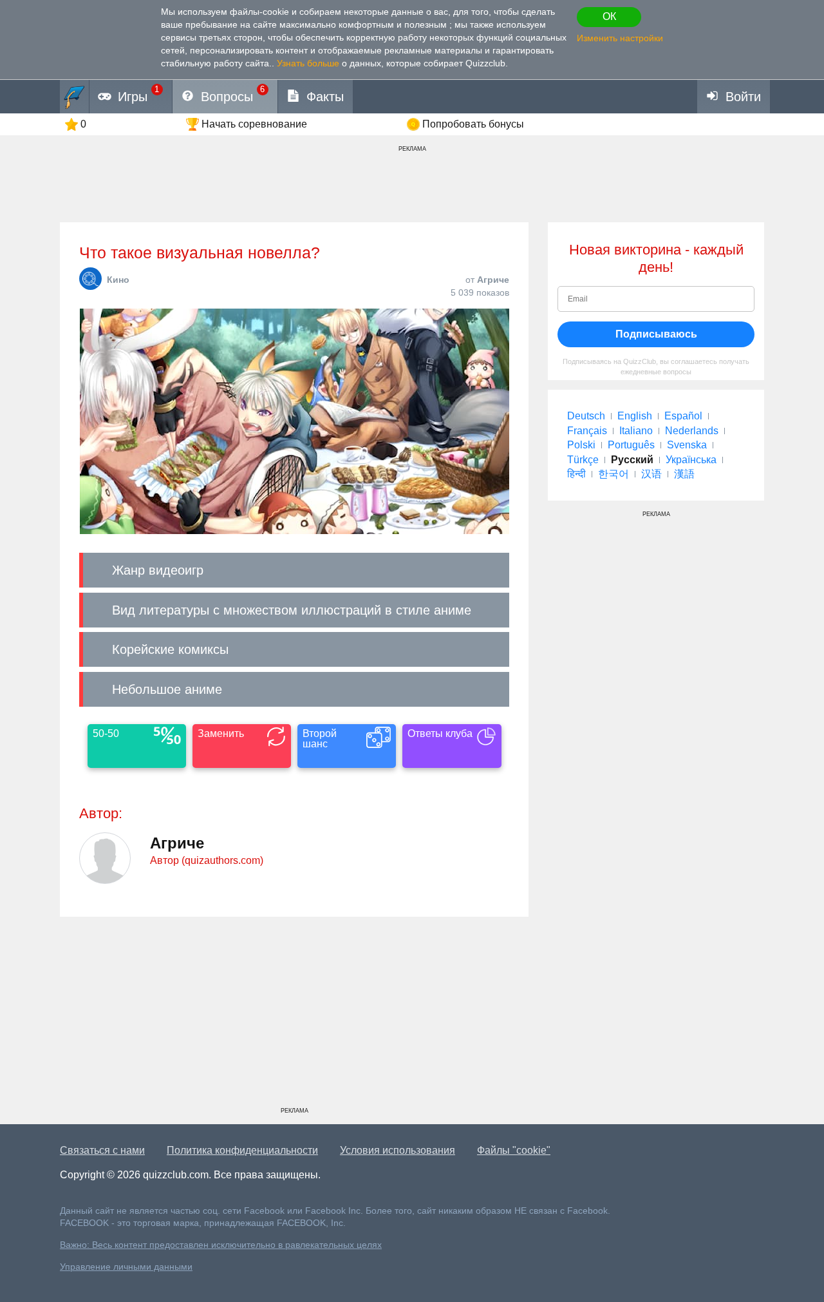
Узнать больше (308, 63)
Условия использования (397, 1150)
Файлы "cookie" (513, 1150)
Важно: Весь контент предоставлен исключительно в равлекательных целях (221, 1245)
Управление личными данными (126, 1267)
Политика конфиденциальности (242, 1150)
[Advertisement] (294, 1016)
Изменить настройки (620, 38)
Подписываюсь (656, 334)
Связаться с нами (102, 1150)
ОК (609, 16)
